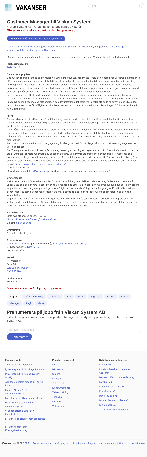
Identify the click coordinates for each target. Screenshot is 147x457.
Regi (28, 303)
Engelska (95, 296)
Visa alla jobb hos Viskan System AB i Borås (31, 50)
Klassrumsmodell (61, 387)
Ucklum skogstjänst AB (111, 386)
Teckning (57, 396)
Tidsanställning (60, 392)
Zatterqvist (58, 383)
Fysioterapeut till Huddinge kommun (25, 369)
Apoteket (55, 296)
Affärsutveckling (34, 296)
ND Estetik (105, 364)
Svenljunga (74, 46)
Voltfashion (58, 406)
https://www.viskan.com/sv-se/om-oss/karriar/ (40, 164)
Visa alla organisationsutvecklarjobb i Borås (30, 46)
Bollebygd (61, 46)
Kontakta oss (138, 443)
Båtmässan (58, 369)
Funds (55, 364)
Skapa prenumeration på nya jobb (50, 443)
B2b (69, 296)
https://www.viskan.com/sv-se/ (69, 243)
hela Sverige (117, 46)
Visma (41, 303)
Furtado (56, 401)
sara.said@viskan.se (18, 267)
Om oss (123, 443)
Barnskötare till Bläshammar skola (23, 398)
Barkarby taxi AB (108, 395)
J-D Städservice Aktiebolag (114, 409)
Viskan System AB (17, 243)
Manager (14, 303)
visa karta (33, 246)
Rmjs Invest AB (107, 391)
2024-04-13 (13, 67)
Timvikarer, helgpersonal (18, 364)
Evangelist (57, 378)
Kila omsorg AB (107, 404)
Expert (110, 296)
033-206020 (14, 271)
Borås (81, 296)
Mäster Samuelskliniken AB (113, 400)
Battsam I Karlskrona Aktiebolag (116, 377)
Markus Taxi (105, 381)
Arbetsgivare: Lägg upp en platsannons (94, 443)
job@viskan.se (38, 171)
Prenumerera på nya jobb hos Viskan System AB (36, 38)
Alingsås (99, 46)
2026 (26, 443)
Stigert (56, 373)
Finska (124, 296)
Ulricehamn (87, 46)
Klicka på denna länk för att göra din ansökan (31, 219)
